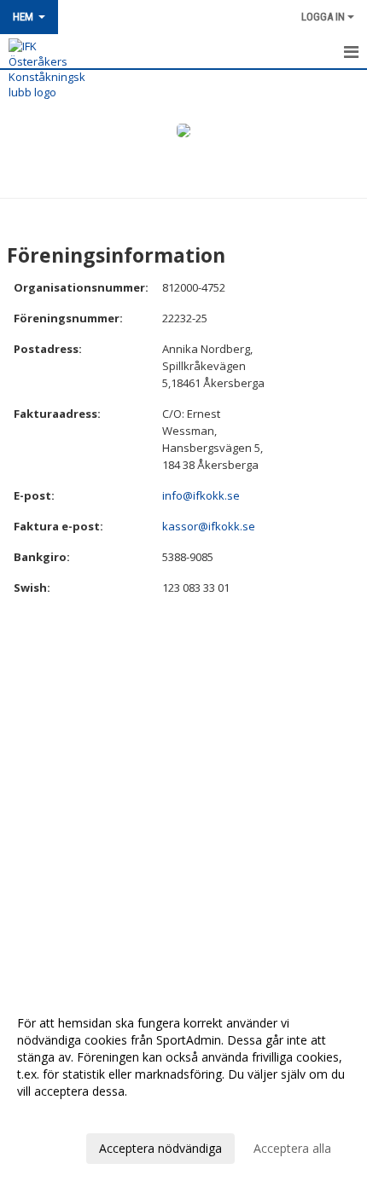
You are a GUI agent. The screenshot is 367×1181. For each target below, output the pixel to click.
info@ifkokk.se (201, 495)
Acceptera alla (292, 1148)
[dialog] (183, 1085)
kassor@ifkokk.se (208, 526)
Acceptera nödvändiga (160, 1148)
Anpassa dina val (63, 1113)
